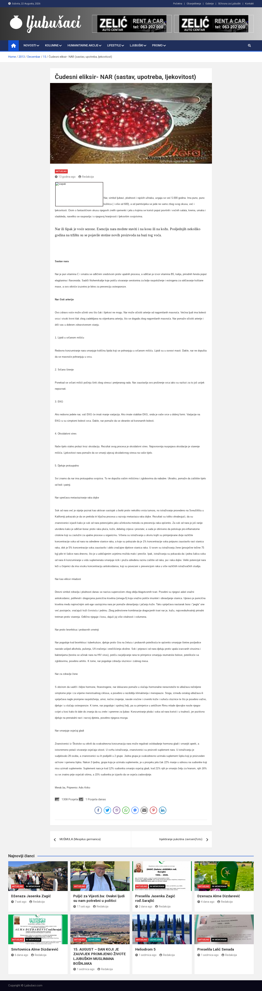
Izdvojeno (94, 939)
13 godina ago (67, 176)
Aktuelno (61, 171)
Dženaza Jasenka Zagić (31, 896)
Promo (157, 45)
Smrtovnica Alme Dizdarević (34, 949)
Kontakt (249, 3)
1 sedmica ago (86, 969)
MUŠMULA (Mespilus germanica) (80, 839)
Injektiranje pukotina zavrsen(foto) (180, 839)
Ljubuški (136, 45)
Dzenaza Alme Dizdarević (218, 896)
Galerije (209, 3)
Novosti (30, 45)
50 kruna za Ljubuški (229, 3)
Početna (177, 3)
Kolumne (51, 45)
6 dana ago (21, 955)
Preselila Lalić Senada (215, 949)
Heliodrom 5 (145, 949)
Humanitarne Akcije (83, 45)
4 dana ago (207, 901)
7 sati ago (20, 901)
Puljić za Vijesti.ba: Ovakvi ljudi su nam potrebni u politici (99, 898)
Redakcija (88, 176)
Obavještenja (194, 3)
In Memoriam (33, 886)
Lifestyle (114, 45)
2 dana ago (145, 906)
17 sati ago (83, 906)
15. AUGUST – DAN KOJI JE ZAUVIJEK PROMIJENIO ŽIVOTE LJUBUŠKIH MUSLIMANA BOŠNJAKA (99, 956)
